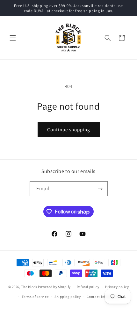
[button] (13, 38)
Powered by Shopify (54, 287)
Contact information (104, 296)
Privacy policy (117, 287)
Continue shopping (68, 129)
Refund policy (88, 287)
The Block (29, 287)
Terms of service (35, 296)
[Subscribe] (100, 188)
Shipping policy (67, 296)
